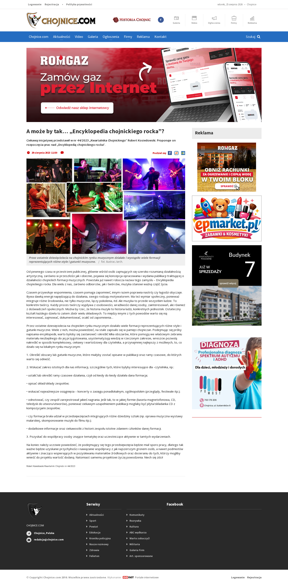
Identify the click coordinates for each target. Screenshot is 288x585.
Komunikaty (137, 515)
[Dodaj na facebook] (170, 152)
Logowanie (35, 4)
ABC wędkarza (138, 532)
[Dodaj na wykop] (175, 152)
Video (79, 36)
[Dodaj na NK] (182, 152)
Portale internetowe (147, 577)
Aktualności (96, 515)
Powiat (93, 526)
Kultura (134, 526)
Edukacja (95, 532)
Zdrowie (94, 550)
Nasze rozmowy (99, 544)
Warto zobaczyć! (140, 538)
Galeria (93, 36)
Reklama (143, 36)
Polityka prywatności (79, 4)
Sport (92, 520)
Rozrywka (135, 520)
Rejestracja (52, 4)
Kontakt (160, 36)
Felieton (94, 556)
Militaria (135, 544)
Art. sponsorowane (141, 556)
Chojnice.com (38, 36)
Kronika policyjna (100, 538)
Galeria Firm (137, 550)
